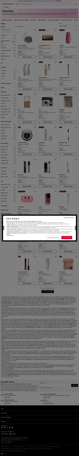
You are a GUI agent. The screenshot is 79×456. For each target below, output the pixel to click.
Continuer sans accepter (69, 217)
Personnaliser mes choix (54, 237)
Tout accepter (66, 237)
